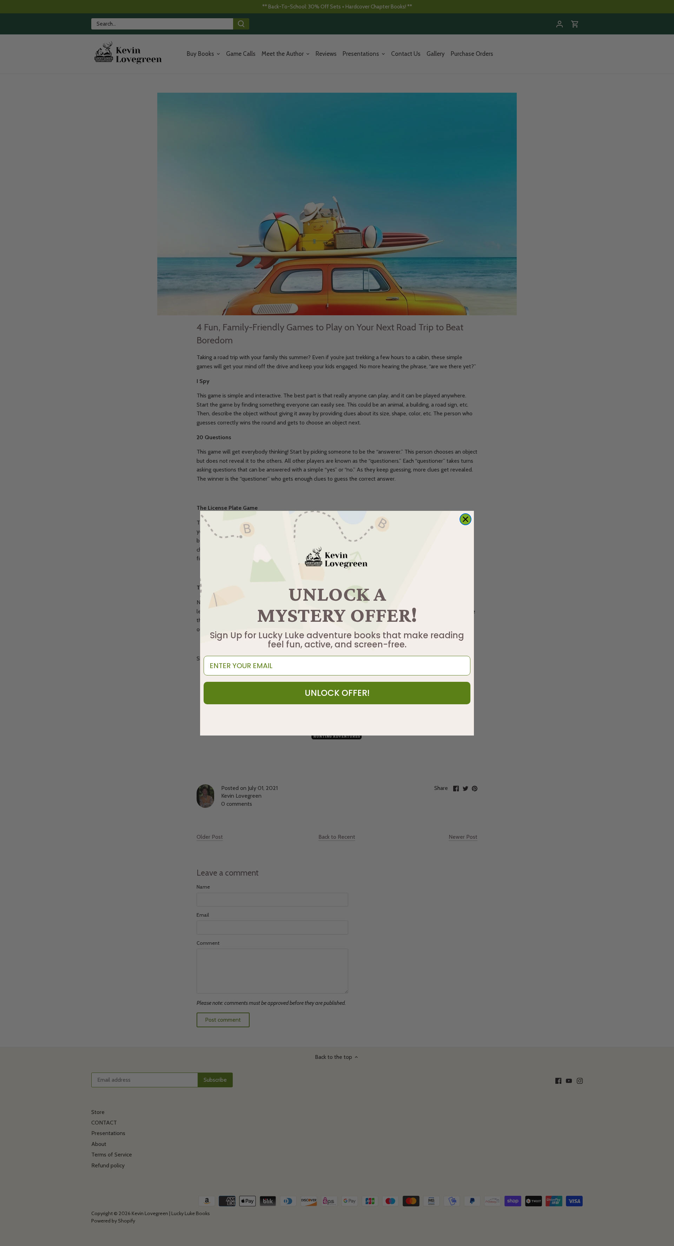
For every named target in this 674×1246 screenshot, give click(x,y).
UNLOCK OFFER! (337, 693)
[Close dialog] (465, 519)
